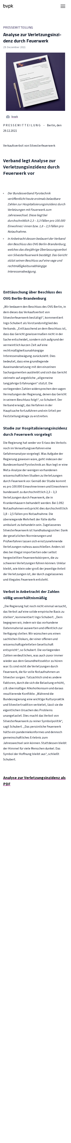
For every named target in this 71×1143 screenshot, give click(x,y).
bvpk (14, 117)
